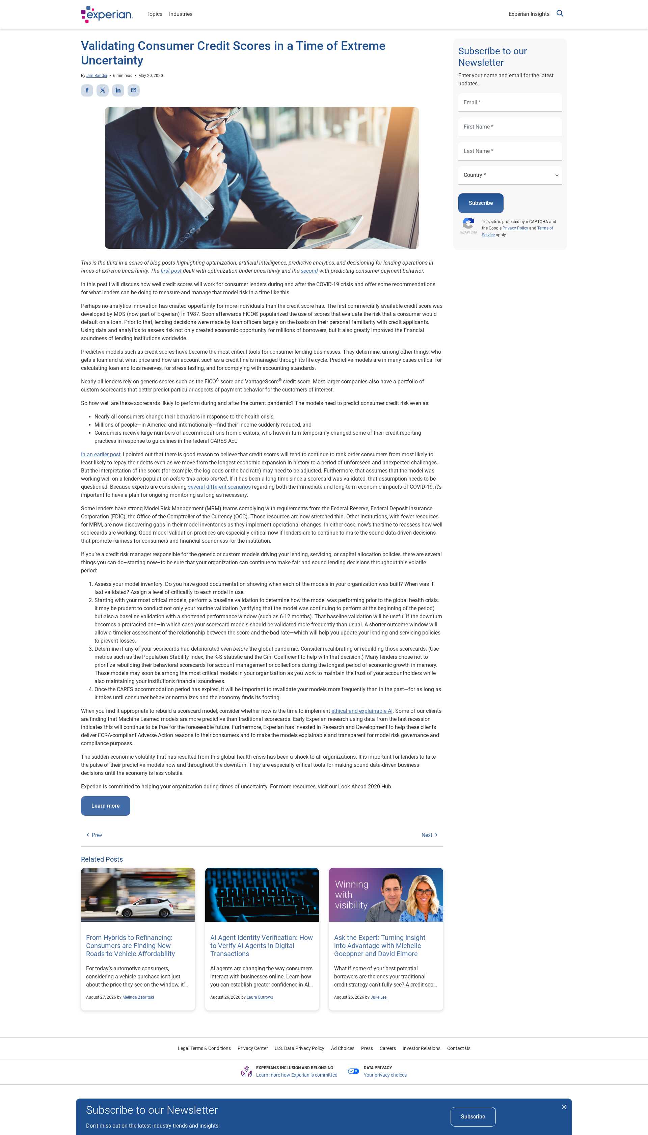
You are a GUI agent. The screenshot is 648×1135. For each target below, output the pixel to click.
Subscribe (481, 203)
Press (367, 1048)
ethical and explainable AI (362, 711)
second (309, 271)
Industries (180, 14)
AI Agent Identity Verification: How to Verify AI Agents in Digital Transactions (261, 946)
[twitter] (103, 90)
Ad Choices (342, 1048)
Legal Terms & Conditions (204, 1048)
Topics (154, 14)
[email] (134, 90)
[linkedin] (118, 90)
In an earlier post (100, 454)
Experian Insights (529, 14)
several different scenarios (219, 487)
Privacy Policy (515, 228)
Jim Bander (96, 75)
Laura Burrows (260, 997)
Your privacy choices (385, 1075)
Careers (388, 1048)
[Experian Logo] (107, 14)
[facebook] (87, 90)
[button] (560, 14)
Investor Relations (421, 1048)
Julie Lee (378, 997)
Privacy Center (253, 1048)
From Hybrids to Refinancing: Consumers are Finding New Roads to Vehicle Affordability (130, 946)
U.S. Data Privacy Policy (299, 1048)
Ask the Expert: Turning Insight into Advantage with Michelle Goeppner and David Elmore (380, 946)
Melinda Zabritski (138, 997)
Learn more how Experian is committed (297, 1075)
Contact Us (458, 1048)
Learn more (105, 806)
